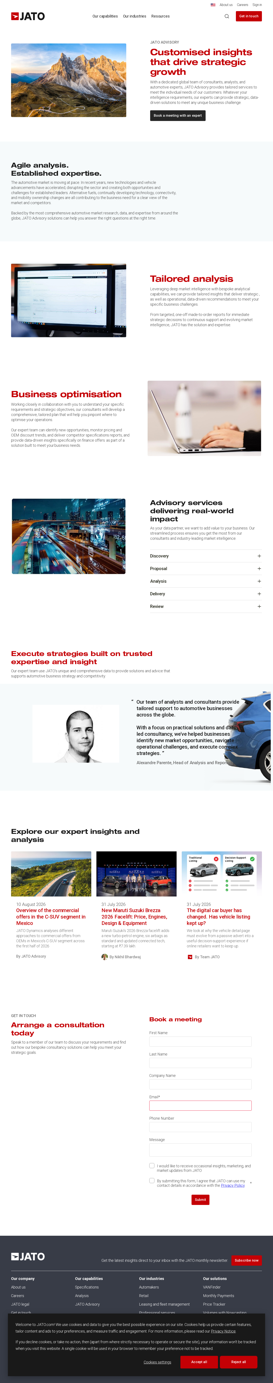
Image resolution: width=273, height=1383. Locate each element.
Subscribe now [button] (246, 1260)
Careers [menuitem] (242, 5)
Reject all (238, 1362)
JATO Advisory (87, 1304)
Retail (143, 1295)
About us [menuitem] (226, 5)
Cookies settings (157, 1362)
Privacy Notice (223, 1331)
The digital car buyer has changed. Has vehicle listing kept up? (218, 916)
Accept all (199, 1362)
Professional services (157, 1313)
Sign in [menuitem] (257, 5)
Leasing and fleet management (164, 1304)
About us (18, 1287)
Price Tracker (214, 1304)
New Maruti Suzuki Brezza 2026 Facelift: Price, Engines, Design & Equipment (134, 916)
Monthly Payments (218, 1295)
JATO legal (20, 1304)
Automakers (149, 1287)
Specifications (87, 1287)
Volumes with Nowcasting (224, 1313)
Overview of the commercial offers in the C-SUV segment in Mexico (51, 916)
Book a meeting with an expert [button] (178, 116)
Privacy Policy (233, 1185)
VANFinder (212, 1287)
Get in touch (248, 16)
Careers (17, 1295)
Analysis (82, 1295)
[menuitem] (213, 6)
